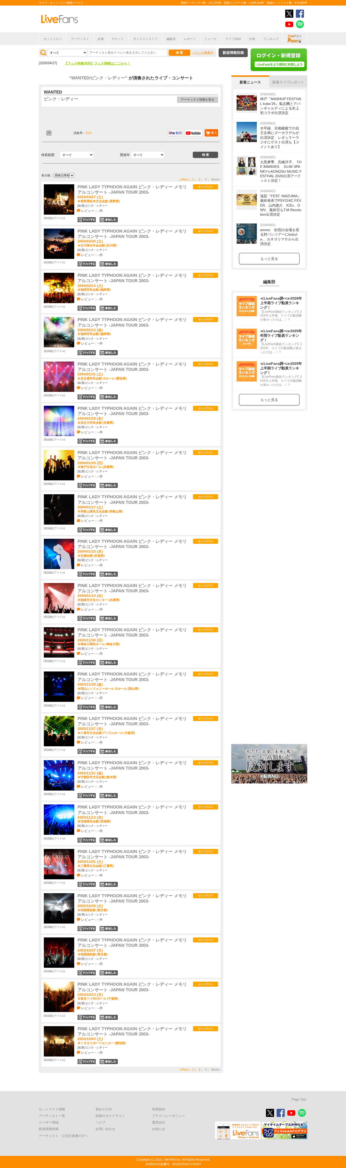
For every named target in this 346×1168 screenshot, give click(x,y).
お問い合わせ (105, 1129)
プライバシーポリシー (168, 1116)
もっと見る (269, 259)
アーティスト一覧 (52, 1116)
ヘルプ (100, 1122)
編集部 (171, 39)
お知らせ (158, 1129)
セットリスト (53, 39)
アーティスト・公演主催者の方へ (63, 1136)
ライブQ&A (233, 39)
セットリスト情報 (52, 1109)
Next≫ (216, 179)
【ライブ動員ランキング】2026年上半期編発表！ (100, 63)
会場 (101, 39)
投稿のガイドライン (110, 1116)
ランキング (271, 39)
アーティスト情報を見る (197, 99)
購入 (214, 132)
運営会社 (158, 1122)
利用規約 (158, 1109)
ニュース (210, 39)
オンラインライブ (145, 39)
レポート (190, 39)
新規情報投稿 (233, 53)
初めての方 (103, 1109)
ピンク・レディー (61, 99)
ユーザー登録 (49, 1122)
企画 (252, 39)
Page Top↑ (299, 1099)
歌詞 (179, 133)
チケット (118, 39)
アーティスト (80, 39)
